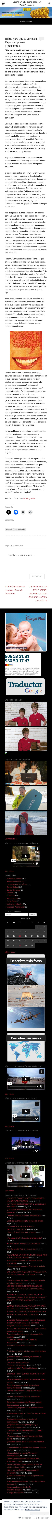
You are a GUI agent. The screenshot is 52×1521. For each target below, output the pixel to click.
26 (20, 946)
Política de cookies (32, 1510)
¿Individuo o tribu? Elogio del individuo (22, 1368)
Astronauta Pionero (14, 879)
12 (20, 936)
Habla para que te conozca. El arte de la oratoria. (15, 590)
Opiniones (21, 529)
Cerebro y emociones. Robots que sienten (23, 1397)
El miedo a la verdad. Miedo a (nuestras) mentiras (26, 1351)
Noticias (10, 893)
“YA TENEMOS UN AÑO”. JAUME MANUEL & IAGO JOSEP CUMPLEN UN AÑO (37, 593)
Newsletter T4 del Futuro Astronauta (21, 1346)
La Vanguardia (29, 498)
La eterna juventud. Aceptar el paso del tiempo (25, 1221)
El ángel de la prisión (15, 1493)
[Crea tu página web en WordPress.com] (26, 3)
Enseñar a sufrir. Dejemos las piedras (21, 1249)
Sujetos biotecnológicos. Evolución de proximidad (26, 1413)
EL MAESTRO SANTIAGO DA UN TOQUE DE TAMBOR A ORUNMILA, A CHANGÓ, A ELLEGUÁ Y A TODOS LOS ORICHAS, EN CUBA (27, 1297)
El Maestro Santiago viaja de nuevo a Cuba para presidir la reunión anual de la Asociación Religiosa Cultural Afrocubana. (26, 1323)
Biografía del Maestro (15, 882)
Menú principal (26, 21)
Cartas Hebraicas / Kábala (17, 884)
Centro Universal (13, 890)
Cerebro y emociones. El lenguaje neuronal (24, 1391)
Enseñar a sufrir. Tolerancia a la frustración (23, 1244)
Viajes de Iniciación (14, 904)
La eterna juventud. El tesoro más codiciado (24, 1215)
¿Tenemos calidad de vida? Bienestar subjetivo (25, 1442)
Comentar (37, 576)
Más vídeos (9, 871)
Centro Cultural (13, 887)
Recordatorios (12, 898)
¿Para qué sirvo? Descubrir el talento (21, 1232)
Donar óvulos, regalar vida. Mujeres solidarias (25, 1408)
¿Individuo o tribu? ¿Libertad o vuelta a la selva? (26, 1374)
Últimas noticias (11, 839)
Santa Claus (11, 901)
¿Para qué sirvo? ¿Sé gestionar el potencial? (24, 1238)
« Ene (7, 952)
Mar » (13, 952)
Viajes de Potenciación (16, 907)
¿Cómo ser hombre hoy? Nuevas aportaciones (25, 1476)
